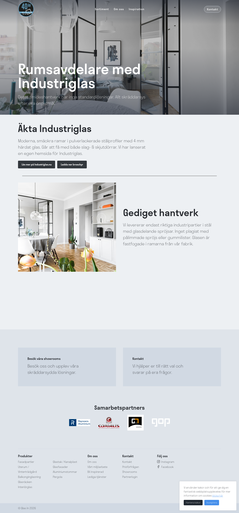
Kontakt (212, 9)
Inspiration (136, 9)
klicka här (217, 495)
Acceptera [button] (211, 502)
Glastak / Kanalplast (65, 461)
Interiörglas (25, 487)
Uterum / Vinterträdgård (27, 469)
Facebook (167, 467)
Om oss (119, 9)
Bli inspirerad (95, 471)
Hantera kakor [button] (193, 502)
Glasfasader (60, 467)
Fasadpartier (26, 461)
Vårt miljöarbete (97, 467)
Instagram (167, 461)
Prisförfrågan (130, 467)
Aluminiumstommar (65, 471)
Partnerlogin (130, 477)
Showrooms (129, 471)
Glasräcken (25, 482)
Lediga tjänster (96, 477)
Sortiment (102, 9)
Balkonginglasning (29, 477)
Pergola (57, 477)
